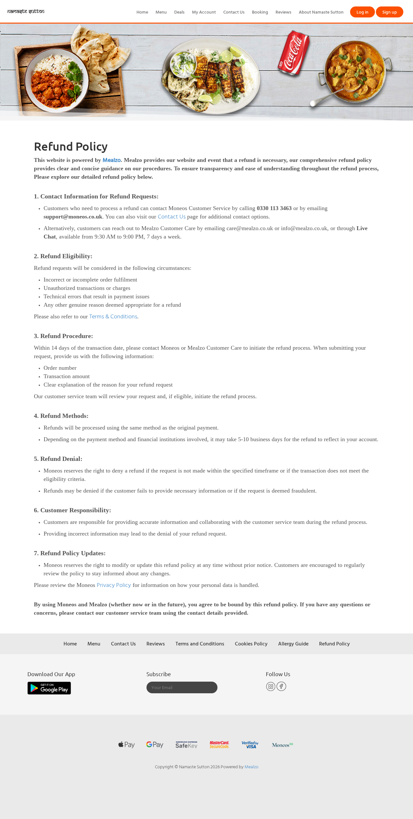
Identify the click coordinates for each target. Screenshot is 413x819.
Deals (179, 11)
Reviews (283, 11)
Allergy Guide (293, 643)
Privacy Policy (114, 584)
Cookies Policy (251, 643)
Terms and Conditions (200, 643)
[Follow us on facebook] (281, 689)
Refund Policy (334, 643)
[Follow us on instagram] (271, 689)
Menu (161, 11)
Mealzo (112, 159)
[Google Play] (49, 687)
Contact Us (234, 11)
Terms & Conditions (113, 316)
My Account (204, 11)
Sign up (389, 11)
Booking (260, 11)
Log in (362, 11)
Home (142, 11)
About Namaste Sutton (321, 11)
